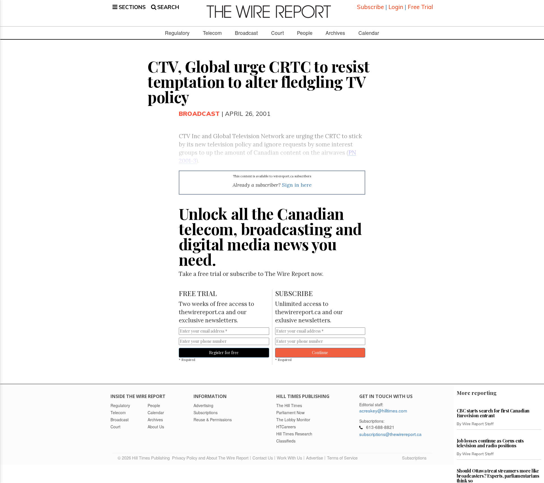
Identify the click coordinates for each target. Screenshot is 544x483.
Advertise (314, 458)
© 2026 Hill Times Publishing (145, 458)
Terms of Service (342, 458)
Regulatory (177, 32)
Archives (335, 32)
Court (277, 32)
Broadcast (246, 32)
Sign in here (297, 185)
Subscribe (370, 6)
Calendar (368, 32)
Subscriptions (414, 458)
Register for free (224, 352)
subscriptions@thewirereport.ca (390, 434)
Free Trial (420, 6)
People (305, 32)
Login (395, 6)
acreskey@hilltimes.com (383, 410)
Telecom (212, 32)
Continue (320, 352)
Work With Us (289, 458)
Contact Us (262, 458)
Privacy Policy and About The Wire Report (210, 458)
